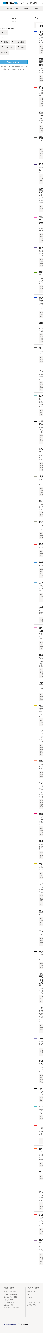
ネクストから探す (10, 1292)
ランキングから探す (10, 1297)
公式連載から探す (10, 1302)
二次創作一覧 (8, 1305)
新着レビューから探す (11, 1308)
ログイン (21, 69)
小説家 (22, 47)
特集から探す (8, 1300)
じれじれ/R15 (9, 47)
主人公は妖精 (19, 42)
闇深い (6, 42)
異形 (5, 53)
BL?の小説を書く (14, 62)
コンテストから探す (10, 1294)
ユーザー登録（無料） (18, 66)
